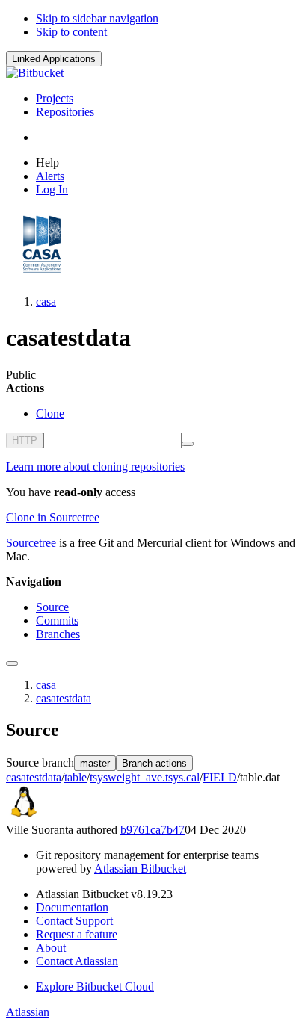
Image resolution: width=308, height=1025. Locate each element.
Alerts (50, 176)
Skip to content (71, 31)
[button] (54, 58)
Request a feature (76, 934)
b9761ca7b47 (152, 829)
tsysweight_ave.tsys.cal (145, 777)
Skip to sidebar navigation (97, 18)
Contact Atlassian (77, 961)
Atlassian (27, 1012)
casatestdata (63, 698)
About (51, 947)
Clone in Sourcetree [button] (52, 517)
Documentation (72, 907)
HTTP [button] (24, 440)
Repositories (65, 111)
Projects (54, 98)
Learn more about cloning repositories (95, 466)
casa (46, 301)
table (75, 777)
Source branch (40, 762)
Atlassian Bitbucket (140, 868)
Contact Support (74, 920)
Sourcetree (31, 542)
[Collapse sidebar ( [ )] (12, 663)
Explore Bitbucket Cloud (95, 986)
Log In (52, 189)
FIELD (220, 777)
